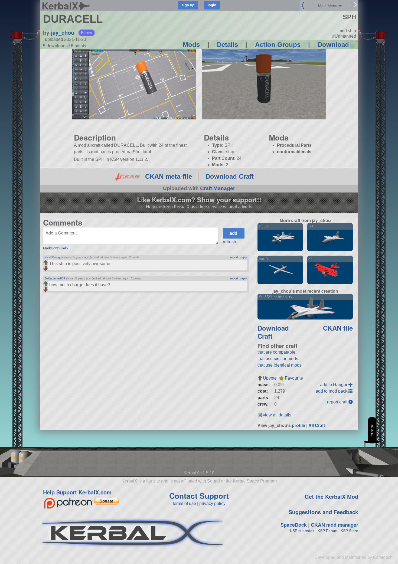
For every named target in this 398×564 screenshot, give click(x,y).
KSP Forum (327, 531)
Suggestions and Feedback (323, 512)
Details (227, 44)
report (234, 257)
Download (333, 44)
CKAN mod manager (334, 524)
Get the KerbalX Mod (331, 496)
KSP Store (349, 531)
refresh (229, 241)
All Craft (316, 425)
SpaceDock (293, 524)
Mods (191, 44)
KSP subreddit (302, 531)
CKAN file (338, 327)
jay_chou (62, 32)
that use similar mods (277, 358)
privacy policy (212, 503)
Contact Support (199, 495)
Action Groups (278, 44)
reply (243, 257)
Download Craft (229, 176)
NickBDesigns (53, 257)
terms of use (184, 503)
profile (298, 425)
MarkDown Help (55, 248)
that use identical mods (279, 365)
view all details (276, 415)
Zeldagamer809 (54, 278)
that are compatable (276, 352)
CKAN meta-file (168, 176)
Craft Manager (217, 188)
